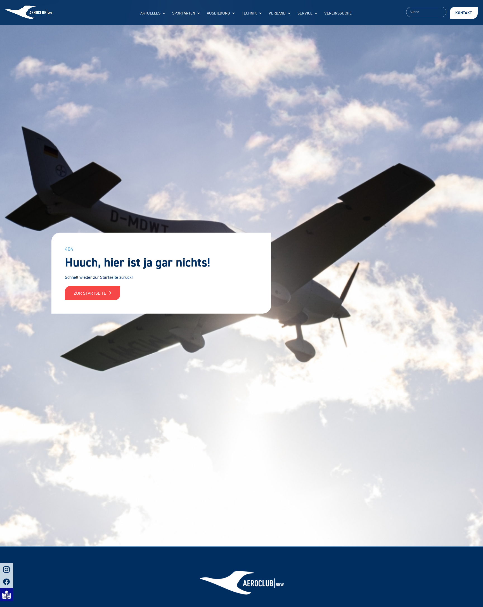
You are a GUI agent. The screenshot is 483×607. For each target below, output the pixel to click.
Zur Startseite (90, 293)
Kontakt (463, 13)
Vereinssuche (338, 13)
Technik (249, 13)
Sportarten (183, 13)
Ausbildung (218, 13)
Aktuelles (150, 13)
